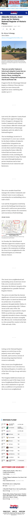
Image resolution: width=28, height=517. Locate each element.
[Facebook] (3, 29)
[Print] (13, 29)
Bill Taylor (5, 485)
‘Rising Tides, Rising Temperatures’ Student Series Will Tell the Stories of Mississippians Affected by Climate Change (14, 495)
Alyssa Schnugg (7, 26)
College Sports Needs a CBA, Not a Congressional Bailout (12, 471)
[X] (6, 29)
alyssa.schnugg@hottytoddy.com (12, 38)
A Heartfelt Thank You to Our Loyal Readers (14, 489)
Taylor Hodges (6, 474)
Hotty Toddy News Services (9, 480)
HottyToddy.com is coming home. (11, 484)
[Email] (10, 29)
